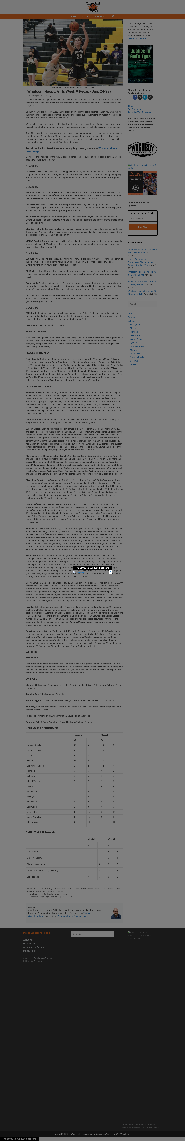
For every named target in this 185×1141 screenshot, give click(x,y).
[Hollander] (78, 572)
